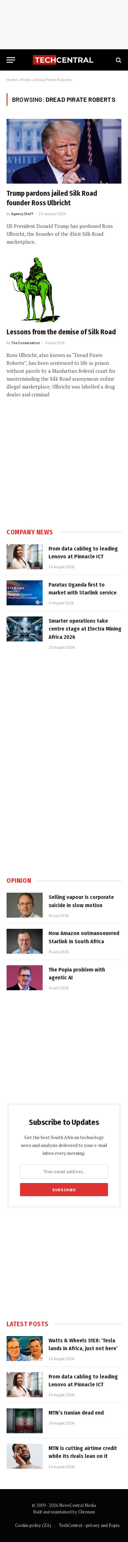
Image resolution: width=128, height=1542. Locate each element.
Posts (26, 79)
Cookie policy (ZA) (33, 1525)
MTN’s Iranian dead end (76, 1412)
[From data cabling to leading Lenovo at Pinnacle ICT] (25, 556)
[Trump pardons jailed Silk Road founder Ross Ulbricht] (64, 151)
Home (12, 79)
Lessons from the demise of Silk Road (61, 332)
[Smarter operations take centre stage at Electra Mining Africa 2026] (25, 628)
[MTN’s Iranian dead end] (25, 1420)
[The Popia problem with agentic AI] (25, 977)
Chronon (86, 1512)
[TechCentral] (64, 60)
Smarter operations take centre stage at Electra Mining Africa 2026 (85, 628)
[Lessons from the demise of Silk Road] (64, 289)
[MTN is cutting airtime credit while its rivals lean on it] (25, 1456)
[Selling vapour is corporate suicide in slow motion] (25, 905)
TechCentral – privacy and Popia (89, 1525)
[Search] (118, 60)
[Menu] (11, 60)
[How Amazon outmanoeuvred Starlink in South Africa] (25, 941)
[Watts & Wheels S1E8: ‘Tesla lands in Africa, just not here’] (25, 1348)
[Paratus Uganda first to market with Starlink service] (25, 592)
